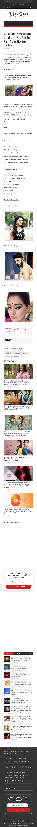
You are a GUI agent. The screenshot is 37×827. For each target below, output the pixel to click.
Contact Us (25, 825)
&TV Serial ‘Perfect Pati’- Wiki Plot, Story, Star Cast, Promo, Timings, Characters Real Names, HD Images (18, 408)
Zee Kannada (14, 356)
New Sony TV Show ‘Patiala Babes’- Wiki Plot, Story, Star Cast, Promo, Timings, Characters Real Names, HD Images (17, 382)
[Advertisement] (18, 621)
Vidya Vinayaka (26, 353)
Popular (9, 653)
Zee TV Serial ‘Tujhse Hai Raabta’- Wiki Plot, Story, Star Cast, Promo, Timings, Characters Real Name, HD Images (18, 458)
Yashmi (7, 356)
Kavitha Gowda (19, 351)
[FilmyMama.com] (18, 16)
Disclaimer (19, 825)
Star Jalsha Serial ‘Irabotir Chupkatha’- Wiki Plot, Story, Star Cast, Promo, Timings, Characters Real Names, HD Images (17, 433)
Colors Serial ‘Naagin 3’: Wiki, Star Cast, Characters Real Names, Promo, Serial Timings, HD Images (21, 666)
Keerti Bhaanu (9, 353)
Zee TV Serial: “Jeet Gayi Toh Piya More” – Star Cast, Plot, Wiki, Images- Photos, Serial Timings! (21, 674)
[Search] (31, 1)
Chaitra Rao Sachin (17, 348)
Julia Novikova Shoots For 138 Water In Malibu (18, 758)
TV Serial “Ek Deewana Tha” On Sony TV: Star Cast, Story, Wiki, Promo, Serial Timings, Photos (21, 727)
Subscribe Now (18, 587)
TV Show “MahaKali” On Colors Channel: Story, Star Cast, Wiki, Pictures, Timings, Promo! (19, 700)
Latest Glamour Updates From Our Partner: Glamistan (16, 752)
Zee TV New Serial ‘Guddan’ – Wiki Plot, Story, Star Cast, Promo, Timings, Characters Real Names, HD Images (18, 511)
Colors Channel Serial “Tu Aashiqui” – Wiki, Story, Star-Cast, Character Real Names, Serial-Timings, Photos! (21, 658)
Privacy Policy (12, 825)
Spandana (17, 353)
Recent (18, 653)
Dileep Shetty (9, 351)
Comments (28, 653)
